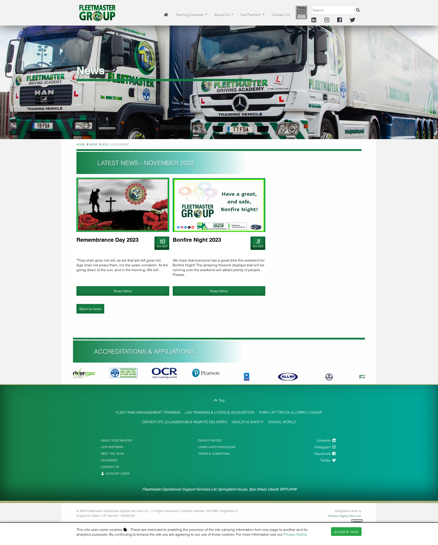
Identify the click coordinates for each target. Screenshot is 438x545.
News (93, 144)
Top (221, 400)
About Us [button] (222, 14)
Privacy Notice (295, 534)
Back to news (90, 308)
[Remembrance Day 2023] (122, 205)
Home (80, 144)
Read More (123, 291)
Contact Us (281, 14)
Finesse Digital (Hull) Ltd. (345, 516)
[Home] (166, 14)
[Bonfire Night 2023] (219, 205)
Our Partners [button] (251, 14)
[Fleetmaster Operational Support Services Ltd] (97, 12)
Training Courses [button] (189, 14)
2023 (105, 144)
